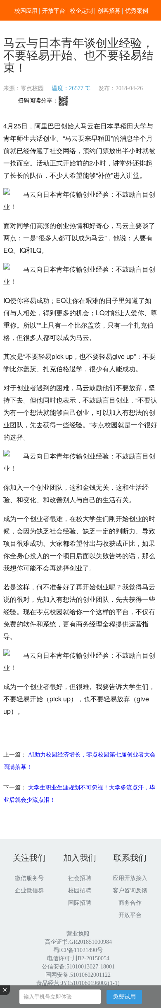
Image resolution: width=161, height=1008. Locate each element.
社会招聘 (79, 878)
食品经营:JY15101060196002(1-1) (78, 983)
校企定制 (81, 11)
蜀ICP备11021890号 (78, 950)
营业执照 (78, 934)
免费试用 (124, 996)
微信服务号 (29, 878)
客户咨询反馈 (130, 890)
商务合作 (130, 903)
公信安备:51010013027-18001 (78, 967)
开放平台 (53, 11)
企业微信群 (29, 890)
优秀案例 (136, 11)
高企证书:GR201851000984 (78, 942)
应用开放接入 (130, 878)
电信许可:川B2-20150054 (78, 958)
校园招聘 (79, 890)
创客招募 (109, 11)
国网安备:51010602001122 (78, 975)
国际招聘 (79, 903)
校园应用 (26, 11)
